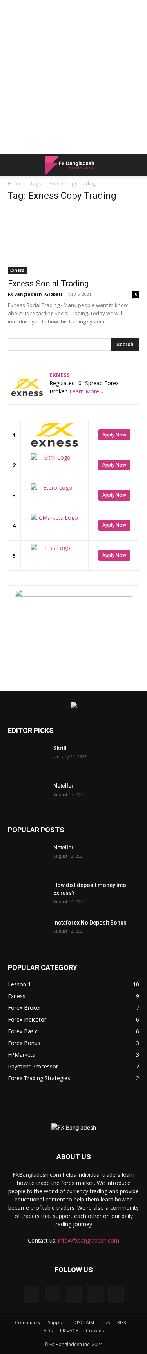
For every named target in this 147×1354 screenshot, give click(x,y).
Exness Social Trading (48, 283)
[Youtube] (116, 1294)
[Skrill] (27, 758)
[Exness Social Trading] (73, 241)
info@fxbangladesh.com (88, 1240)
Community (27, 1322)
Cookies (95, 1330)
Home (15, 183)
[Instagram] (52, 1293)
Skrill (60, 748)
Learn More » (86, 391)
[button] (13, 165)
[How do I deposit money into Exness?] (27, 895)
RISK (121, 1322)
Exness (17, 270)
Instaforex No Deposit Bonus (90, 922)
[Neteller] (27, 795)
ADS (48, 1330)
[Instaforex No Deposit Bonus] (27, 932)
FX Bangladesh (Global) (35, 294)
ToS (106, 1322)
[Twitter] (95, 1294)
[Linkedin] (74, 1294)
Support (57, 1322)
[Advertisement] (73, 77)
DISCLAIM (83, 1322)
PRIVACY (69, 1330)
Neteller (63, 786)
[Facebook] (31, 1294)
